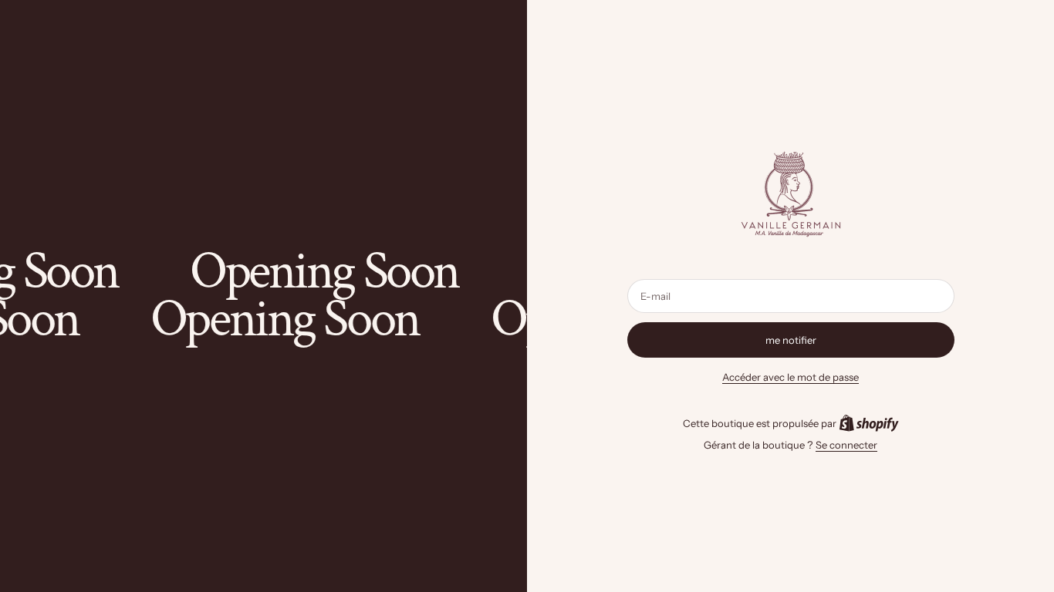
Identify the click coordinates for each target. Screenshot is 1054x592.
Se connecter (846, 445)
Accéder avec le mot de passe (790, 377)
